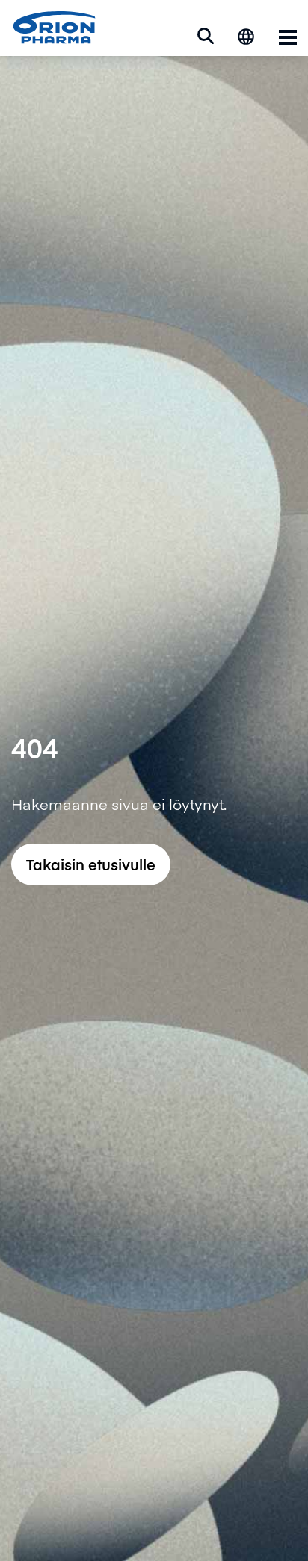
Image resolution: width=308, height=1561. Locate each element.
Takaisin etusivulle (90, 864)
